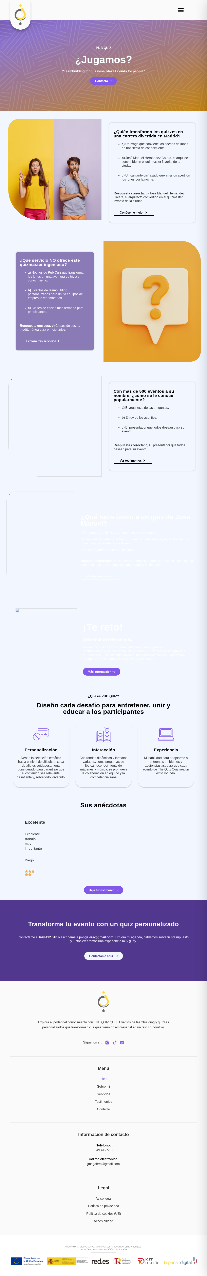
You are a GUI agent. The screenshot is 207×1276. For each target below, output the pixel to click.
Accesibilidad (103, 1221)
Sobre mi (103, 1086)
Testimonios (103, 1101)
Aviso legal (104, 1198)
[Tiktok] (115, 1042)
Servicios (103, 1094)
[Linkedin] (122, 1042)
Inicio (103, 1079)
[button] (181, 10)
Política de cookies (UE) (103, 1213)
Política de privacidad (103, 1206)
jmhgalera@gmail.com (96, 937)
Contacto (103, 1109)
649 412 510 (104, 1150)
